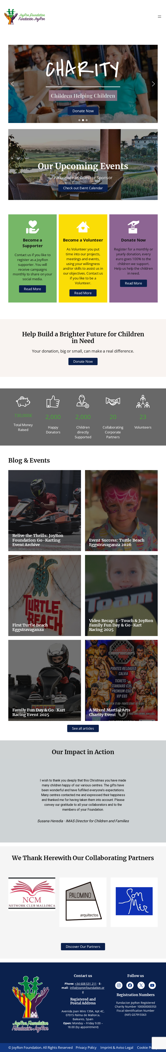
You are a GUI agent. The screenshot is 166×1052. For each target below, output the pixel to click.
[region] (83, 84)
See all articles (83, 728)
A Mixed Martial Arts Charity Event (109, 712)
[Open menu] (159, 16)
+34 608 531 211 (86, 984)
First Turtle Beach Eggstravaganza (30, 627)
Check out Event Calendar (83, 188)
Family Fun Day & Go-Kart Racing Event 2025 (38, 712)
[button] (12, 84)
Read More (32, 289)
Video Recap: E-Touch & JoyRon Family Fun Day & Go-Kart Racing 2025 (121, 625)
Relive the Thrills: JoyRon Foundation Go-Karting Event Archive (37, 540)
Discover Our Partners (83, 946)
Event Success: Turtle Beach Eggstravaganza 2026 (116, 542)
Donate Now (83, 361)
